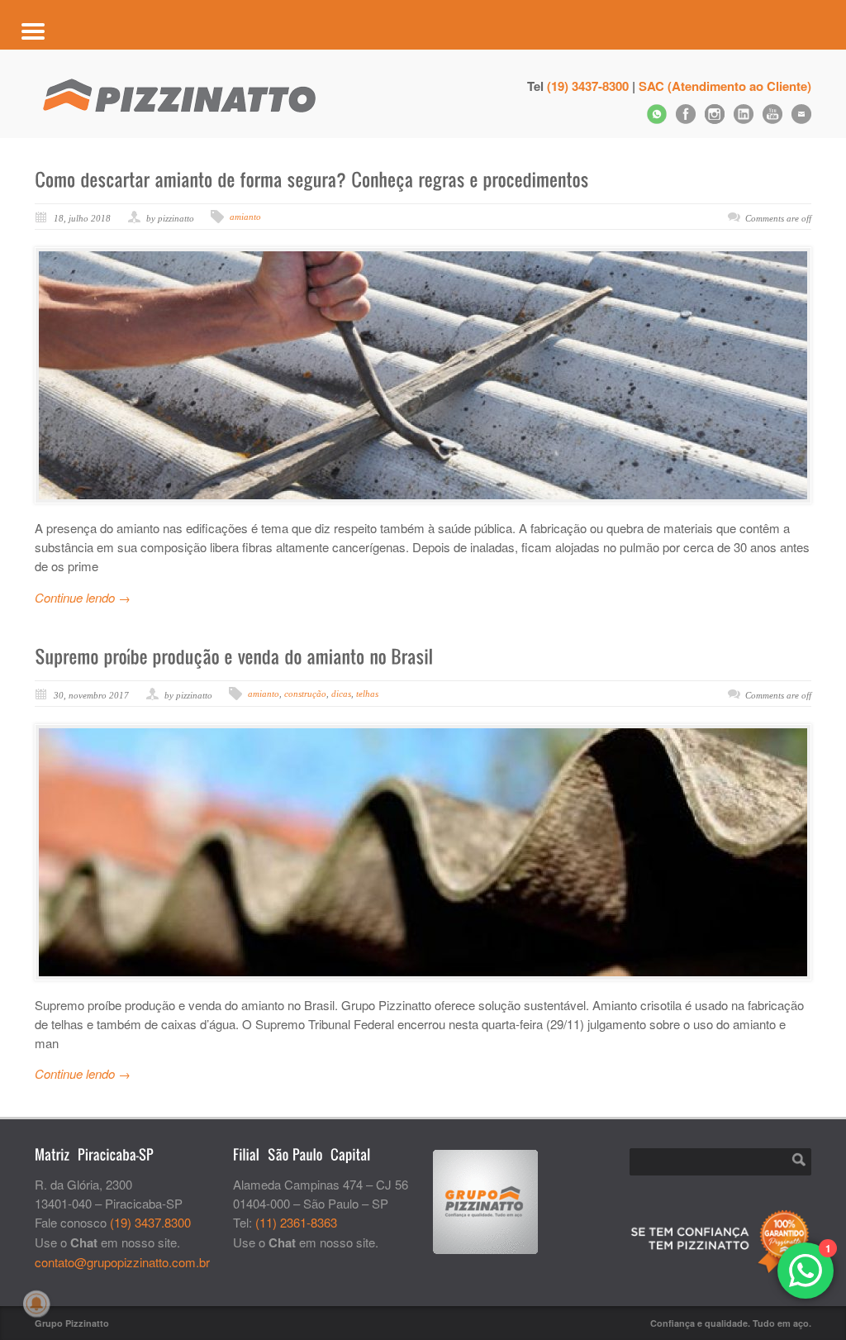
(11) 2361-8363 (296, 1222)
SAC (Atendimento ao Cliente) (725, 86)
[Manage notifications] (36, 1303)
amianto (245, 217)
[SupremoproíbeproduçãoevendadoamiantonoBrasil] (234, 656)
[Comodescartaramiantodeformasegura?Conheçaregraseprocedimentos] (312, 179)
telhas (367, 694)
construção (305, 694)
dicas (341, 694)
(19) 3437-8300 (588, 86)
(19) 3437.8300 (150, 1222)
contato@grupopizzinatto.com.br (122, 1262)
